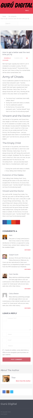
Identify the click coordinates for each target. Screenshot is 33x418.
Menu (27, 11)
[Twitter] (11, 391)
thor (13, 378)
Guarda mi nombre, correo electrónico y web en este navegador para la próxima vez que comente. (15, 352)
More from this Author (23, 381)
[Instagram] (7, 391)
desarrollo (7, 58)
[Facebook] (4, 391)
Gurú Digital (9, 403)
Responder (28, 250)
